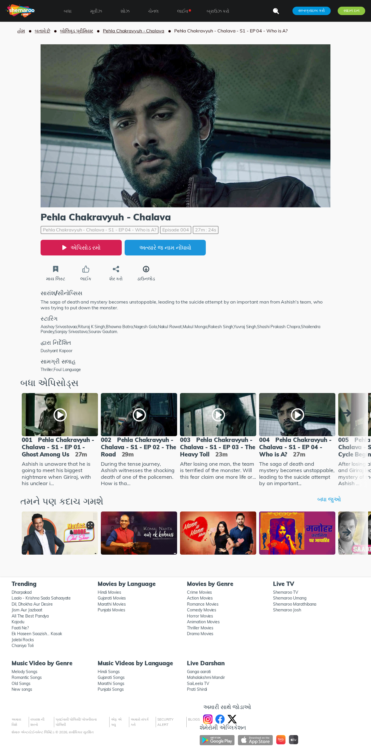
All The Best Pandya (30, 616)
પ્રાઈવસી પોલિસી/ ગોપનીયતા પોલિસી (76, 722)
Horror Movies (200, 616)
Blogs (194, 719)
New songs (22, 689)
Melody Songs (24, 671)
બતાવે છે (42, 31)
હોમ (21, 31)
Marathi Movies (112, 604)
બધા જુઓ (329, 499)
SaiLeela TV (198, 683)
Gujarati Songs (111, 677)
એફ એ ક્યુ (116, 722)
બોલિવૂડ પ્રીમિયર (76, 31)
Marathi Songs (111, 683)
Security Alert (165, 722)
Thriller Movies (200, 628)
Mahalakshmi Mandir (206, 677)
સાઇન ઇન (351, 10)
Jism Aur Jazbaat (27, 610)
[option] (60, 440)
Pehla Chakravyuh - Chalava (133, 31)
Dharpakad (22, 592)
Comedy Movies (201, 610)
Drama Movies (200, 633)
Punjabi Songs (111, 689)
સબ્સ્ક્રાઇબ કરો (311, 10)
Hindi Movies (109, 592)
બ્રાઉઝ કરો (218, 11)
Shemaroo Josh (287, 610)
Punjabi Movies (111, 610)
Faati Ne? (20, 628)
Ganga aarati (199, 671)
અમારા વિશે (16, 722)
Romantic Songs (27, 677)
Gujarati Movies (112, 598)
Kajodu (18, 621)
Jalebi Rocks (23, 639)
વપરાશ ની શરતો (37, 722)
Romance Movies (203, 604)
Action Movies (200, 598)
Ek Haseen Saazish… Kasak (37, 633)
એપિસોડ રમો (85, 247)
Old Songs (21, 683)
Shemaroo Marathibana (294, 604)
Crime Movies (199, 592)
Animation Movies (203, 621)
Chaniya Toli (23, 645)
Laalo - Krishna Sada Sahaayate (41, 598)
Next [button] (348, 413)
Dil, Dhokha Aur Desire (32, 604)
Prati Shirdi (197, 689)
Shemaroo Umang (289, 598)
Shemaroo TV (285, 592)
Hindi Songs (109, 671)
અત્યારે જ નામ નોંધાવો (165, 247)
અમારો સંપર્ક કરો (139, 722)
